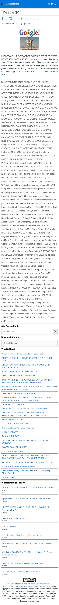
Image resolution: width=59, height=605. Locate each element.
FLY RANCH (17, 255)
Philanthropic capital (19, 291)
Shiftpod (20, 302)
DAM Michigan (8, 477)
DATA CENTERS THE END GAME (16, 424)
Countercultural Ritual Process (29, 244)
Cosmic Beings (8, 244)
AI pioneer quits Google (40, 196)
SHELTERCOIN (8, 302)
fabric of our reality (20, 251)
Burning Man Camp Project (32, 229)
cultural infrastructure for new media (30, 247)
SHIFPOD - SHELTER (11, 174)
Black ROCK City (43, 207)
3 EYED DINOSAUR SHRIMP (18, 82)
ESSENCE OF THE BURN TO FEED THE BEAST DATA (27, 122)
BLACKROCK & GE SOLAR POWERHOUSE (22, 89)
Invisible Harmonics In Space (29, 269)
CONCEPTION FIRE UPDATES (14, 447)
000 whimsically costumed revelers (30, 185)
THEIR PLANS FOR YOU (12, 420)
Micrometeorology (19, 280)
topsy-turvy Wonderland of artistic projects (28, 313)
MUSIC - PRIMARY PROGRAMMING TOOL (21, 159)
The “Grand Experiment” (20, 18)
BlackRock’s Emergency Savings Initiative (28, 222)
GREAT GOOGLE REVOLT (29, 141)
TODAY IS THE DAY (10, 436)
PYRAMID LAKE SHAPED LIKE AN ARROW (34, 170)
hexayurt (14, 266)
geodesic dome (22, 258)
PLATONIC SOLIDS (23, 166)
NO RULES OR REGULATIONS (32, 288)
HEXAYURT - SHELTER (24, 144)
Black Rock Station (40, 211)
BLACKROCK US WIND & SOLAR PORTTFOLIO (31, 97)
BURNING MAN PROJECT (24, 233)
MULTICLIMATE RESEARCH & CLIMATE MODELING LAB (28, 155)
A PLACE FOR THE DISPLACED (26, 192)
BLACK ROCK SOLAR (32, 86)
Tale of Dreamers (17, 306)
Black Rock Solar (23, 211)
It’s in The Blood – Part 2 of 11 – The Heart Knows (22, 535)
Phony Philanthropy (37, 291)
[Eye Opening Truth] (10, 4)
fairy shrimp (34, 251)
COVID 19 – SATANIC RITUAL (14, 518)
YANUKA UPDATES (10, 432)
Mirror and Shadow (36, 280)
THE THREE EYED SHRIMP (39, 181)
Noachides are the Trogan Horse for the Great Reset (22, 354)
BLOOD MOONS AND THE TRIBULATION (19, 376)
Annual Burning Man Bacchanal (15, 200)
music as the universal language (20, 284)
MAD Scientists (8, 277)
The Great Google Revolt (37, 306)
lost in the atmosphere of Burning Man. (35, 273)
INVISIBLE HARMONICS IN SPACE (28, 148)
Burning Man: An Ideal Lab (30, 236)
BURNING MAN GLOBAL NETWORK (18, 104)
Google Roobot (37, 258)
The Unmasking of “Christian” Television (18, 428)
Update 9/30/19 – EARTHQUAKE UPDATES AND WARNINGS (27, 499)
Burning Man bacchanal (12, 100)
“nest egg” (8, 185)
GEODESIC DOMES (11, 130)
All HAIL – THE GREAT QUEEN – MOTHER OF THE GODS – (27, 462)
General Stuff (42, 126)
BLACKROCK (50, 86)
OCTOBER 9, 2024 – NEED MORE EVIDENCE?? (22, 572)
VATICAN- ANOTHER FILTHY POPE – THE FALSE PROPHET (27, 544)
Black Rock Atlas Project (23, 207)
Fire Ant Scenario (9, 527)
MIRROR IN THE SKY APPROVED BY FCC (19, 372)
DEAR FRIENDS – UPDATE (13, 404)
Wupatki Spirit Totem (26, 317)
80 (12, 189)
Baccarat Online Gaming (27, 203)
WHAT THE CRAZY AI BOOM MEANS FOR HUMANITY (24, 409)
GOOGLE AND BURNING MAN (36, 130)
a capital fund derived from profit (28, 189)
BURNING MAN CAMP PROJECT (39, 100)
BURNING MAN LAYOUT (18, 108)
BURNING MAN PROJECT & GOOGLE (27, 111)
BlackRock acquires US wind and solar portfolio (22, 214)
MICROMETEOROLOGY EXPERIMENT (29, 152)
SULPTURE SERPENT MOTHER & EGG (26, 177)
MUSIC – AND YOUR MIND (13, 451)
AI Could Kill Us (22, 196)
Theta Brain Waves (27, 310)
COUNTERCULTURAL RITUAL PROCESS (35, 119)
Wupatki (12, 317)
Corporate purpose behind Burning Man (38, 240)
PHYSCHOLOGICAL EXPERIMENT (17, 163)
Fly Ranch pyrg (31, 255)
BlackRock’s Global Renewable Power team (21, 225)
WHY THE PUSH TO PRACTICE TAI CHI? (19, 394)
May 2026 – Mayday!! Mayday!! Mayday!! (18, 466)
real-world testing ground (29, 295)
